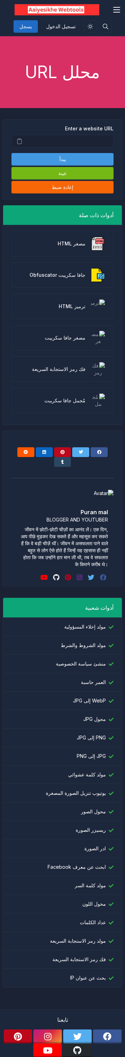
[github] (55, 577)
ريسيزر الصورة (91, 830)
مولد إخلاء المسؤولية (85, 627)
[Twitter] (80, 452)
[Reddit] (25, 452)
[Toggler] (116, 9)
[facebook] (102, 577)
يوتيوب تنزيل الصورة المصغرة (76, 793)
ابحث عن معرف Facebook (77, 867)
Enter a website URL (89, 128)
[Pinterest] (62, 452)
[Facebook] (99, 452)
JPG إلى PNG (91, 756)
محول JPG (94, 719)
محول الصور (93, 811)
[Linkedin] (44, 452)
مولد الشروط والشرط (83, 645)
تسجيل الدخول (61, 26)
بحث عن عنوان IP (88, 978)
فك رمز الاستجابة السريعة (79, 959)
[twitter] (90, 577)
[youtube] (43, 577)
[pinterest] (67, 577)
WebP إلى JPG (89, 701)
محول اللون (94, 904)
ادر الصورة (95, 848)
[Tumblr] (62, 462)
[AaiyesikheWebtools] (57, 9)
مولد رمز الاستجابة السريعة (78, 941)
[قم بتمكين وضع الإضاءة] (90, 26)
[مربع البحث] (105, 26)
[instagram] (79, 577)
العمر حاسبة (93, 682)
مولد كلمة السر (90, 885)
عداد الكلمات (93, 922)
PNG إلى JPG (91, 737)
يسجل (25, 26)
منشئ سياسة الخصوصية (81, 664)
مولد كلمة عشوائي (87, 774)
